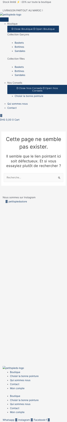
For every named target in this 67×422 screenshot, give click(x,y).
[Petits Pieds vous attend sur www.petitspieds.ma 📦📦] (58, 242)
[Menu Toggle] (4, 19)
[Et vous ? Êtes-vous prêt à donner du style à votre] (25, 315)
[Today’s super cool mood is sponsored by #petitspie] (42, 313)
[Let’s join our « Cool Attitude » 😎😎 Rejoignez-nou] (25, 232)
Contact (14, 384)
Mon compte (17, 388)
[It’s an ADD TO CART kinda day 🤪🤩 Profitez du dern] (42, 238)
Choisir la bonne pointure (24, 376)
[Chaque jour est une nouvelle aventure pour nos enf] (58, 321)
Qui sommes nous (20, 380)
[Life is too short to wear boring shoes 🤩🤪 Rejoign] (8, 238)
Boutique (15, 372)
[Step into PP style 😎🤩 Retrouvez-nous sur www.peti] (8, 303)
